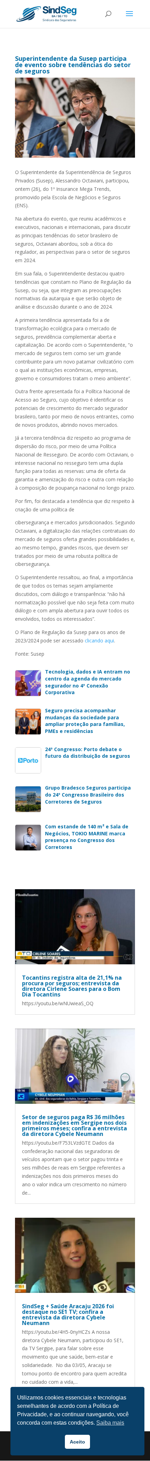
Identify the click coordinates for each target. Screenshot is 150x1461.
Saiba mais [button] (110, 1423)
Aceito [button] (77, 1442)
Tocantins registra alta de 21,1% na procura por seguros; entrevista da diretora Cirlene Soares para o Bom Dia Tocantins (72, 986)
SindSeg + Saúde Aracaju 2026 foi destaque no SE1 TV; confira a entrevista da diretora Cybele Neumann (68, 1314)
